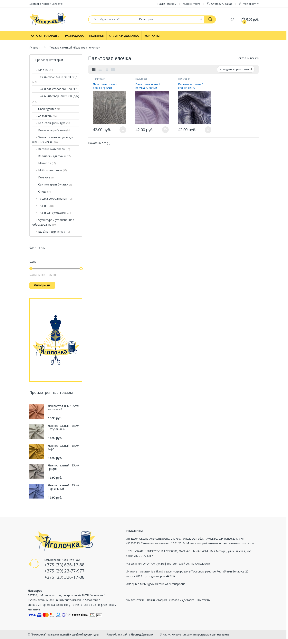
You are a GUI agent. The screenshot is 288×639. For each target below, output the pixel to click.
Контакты (203, 600)
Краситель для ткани (54, 156)
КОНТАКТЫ (151, 36)
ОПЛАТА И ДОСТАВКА (124, 36)
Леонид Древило (142, 634)
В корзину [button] (121, 129)
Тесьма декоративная (55, 198)
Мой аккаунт (251, 3)
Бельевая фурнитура (54, 123)
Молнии (45, 70)
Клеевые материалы (54, 149)
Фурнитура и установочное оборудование (53, 222)
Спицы (45, 191)
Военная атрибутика (54, 130)
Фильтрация (42, 285)
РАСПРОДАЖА (74, 36)
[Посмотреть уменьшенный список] (113, 69)
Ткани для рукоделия (54, 212)
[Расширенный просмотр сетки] (100, 69)
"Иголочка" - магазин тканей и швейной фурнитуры (65, 634)
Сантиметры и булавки (55, 184)
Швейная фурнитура (54, 231)
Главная (34, 47)
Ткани (46, 205)
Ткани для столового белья (58, 89)
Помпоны (46, 177)
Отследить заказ (221, 3)
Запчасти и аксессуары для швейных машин (52, 139)
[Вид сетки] (94, 69)
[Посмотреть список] (106, 69)
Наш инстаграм (167, 3)
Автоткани (47, 116)
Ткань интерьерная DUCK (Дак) (58, 96)
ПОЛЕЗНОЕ (96, 36)
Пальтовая (99, 78)
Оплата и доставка (181, 600)
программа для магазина (213, 634)
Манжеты (47, 163)
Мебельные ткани (52, 170)
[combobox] (112, 19)
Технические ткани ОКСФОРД (54, 79)
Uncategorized (49, 109)
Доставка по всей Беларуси (46, 3)
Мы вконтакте (191, 3)
